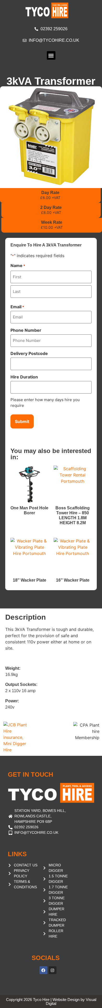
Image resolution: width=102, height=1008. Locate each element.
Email (17, 307)
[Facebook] (43, 970)
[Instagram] (52, 970)
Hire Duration (24, 377)
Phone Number (25, 330)
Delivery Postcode (29, 353)
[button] (51, 55)
